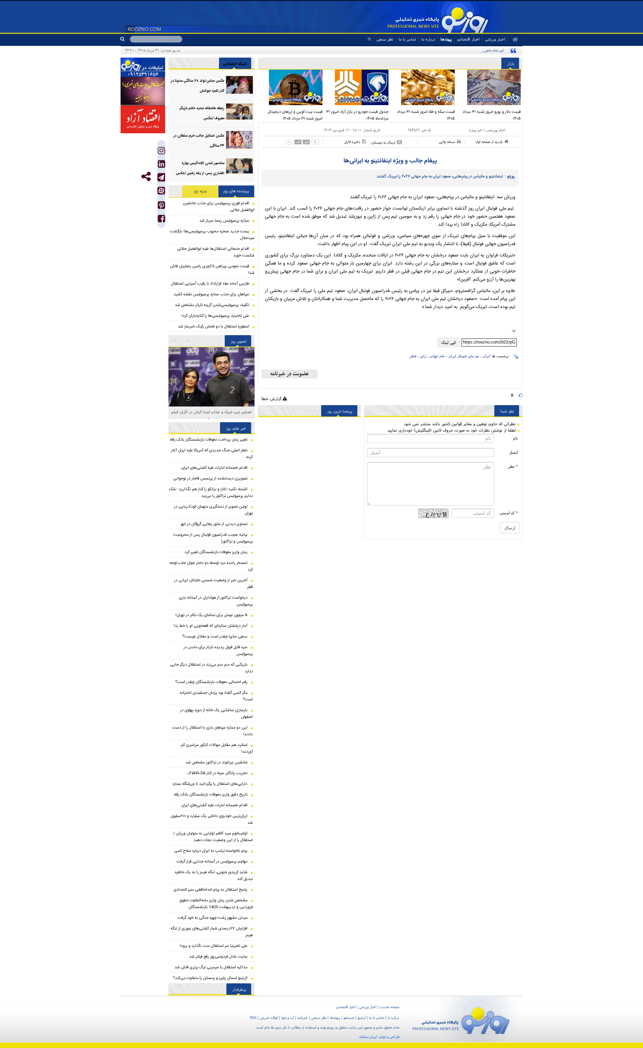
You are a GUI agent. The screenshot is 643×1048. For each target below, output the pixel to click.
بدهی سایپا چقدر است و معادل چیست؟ (214, 636)
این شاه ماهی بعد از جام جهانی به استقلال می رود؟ (466, 50)
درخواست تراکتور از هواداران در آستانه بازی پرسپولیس (216, 601)
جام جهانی (437, 356)
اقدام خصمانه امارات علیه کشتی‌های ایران (214, 467)
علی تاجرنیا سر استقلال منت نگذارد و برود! (213, 946)
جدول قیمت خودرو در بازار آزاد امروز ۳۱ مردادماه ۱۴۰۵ (357, 115)
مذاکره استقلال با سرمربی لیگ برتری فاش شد (210, 967)
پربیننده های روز (236, 191)
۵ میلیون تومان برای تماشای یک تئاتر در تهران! (211, 615)
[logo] (461, 1019)
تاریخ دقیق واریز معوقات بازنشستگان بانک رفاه (210, 794)
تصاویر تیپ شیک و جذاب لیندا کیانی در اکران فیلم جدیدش (211, 415)
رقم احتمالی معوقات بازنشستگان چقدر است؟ (211, 682)
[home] (513, 39)
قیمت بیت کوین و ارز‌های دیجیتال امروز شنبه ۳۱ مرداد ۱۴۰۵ (295, 115)
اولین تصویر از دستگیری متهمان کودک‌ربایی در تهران (213, 510)
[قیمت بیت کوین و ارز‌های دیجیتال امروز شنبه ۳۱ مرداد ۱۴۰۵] (291, 87)
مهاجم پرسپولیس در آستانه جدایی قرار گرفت (211, 861)
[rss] (369, 39)
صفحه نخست (389, 1006)
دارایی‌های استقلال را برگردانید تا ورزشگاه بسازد (209, 783)
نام (515, 438)
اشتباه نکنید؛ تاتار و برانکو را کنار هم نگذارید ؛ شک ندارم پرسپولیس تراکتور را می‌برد (211, 492)
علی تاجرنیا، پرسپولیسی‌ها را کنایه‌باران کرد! (215, 315)
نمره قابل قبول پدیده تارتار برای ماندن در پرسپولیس (218, 650)
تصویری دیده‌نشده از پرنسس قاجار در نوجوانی (210, 478)
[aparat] (161, 191)
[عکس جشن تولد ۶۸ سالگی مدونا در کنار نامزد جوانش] (239, 85)
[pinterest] (161, 207)
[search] (125, 39)
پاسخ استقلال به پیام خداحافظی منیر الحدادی (210, 889)
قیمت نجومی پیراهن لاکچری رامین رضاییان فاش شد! (212, 269)
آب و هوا (287, 1017)
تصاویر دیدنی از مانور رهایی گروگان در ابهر (214, 524)
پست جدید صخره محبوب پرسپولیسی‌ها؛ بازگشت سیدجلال (212, 234)
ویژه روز (200, 191)
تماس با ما (407, 39)
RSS (253, 1017)
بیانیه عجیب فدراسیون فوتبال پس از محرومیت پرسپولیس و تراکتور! (213, 538)
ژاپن (423, 356)
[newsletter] (289, 374)
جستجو (349, 1017)
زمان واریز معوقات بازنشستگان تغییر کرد (216, 552)
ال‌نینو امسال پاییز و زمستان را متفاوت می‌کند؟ (210, 978)
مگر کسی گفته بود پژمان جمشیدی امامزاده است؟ (216, 696)
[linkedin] (161, 165)
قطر (413, 356)
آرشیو (362, 1017)
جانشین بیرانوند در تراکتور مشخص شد (216, 762)
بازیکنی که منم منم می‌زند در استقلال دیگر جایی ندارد (211, 668)
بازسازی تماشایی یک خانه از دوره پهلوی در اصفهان (216, 713)
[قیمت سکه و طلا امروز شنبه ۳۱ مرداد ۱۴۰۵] (423, 87)
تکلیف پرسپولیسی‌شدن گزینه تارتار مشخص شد (212, 305)
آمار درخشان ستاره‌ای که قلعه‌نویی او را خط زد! (210, 625)
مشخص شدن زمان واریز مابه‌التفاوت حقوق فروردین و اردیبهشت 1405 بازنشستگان (216, 903)
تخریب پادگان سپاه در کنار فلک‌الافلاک (217, 773)
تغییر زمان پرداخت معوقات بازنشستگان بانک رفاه (208, 439)
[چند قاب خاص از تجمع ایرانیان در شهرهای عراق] (211, 405)
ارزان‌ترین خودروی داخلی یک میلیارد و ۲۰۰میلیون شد (211, 819)
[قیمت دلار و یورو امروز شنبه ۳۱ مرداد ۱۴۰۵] (489, 87)
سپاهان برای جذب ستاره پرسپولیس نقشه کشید (211, 294)
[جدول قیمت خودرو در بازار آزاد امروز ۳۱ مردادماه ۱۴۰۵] (357, 87)
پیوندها (446, 39)
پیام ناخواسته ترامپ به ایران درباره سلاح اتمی (210, 850)
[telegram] (161, 177)
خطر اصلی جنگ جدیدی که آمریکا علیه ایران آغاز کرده (212, 453)
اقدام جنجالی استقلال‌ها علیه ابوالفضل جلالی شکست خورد (216, 252)
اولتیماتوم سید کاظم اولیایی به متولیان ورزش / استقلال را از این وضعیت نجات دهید (213, 836)
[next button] (174, 341)
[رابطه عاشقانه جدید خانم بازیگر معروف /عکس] (239, 112)
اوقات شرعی (269, 1017)
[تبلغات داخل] (143, 67)
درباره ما (428, 39)
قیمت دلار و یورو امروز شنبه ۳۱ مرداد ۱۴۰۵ (491, 115)
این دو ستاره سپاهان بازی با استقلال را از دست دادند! (212, 731)
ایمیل (513, 452)
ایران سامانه (368, 1036)
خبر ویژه (475, 130)
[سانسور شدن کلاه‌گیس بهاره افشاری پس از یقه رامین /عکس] (239, 167)
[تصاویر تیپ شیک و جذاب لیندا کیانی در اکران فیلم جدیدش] (211, 365)
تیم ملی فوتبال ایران (463, 356)
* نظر (513, 466)
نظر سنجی (384, 39)
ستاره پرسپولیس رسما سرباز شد (224, 220)
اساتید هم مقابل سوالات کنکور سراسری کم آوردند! (217, 748)
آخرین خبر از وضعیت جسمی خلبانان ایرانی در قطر (213, 583)
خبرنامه (302, 1017)
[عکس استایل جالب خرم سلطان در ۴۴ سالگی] (239, 140)
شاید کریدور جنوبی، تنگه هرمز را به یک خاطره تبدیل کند (214, 875)
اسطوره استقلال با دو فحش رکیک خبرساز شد (213, 326)
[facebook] (161, 220)
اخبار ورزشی (495, 130)
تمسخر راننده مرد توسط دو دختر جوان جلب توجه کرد (211, 566)
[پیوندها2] (143, 91)
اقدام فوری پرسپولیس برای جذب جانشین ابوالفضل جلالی (219, 206)
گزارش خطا (272, 398)
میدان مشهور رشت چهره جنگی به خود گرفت (212, 917)
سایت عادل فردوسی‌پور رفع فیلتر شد (218, 956)
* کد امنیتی (508, 513)
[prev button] (188, 341)
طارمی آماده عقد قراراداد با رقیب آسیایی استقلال (210, 283)
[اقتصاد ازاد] (143, 119)
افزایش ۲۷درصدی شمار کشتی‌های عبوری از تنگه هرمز (211, 932)
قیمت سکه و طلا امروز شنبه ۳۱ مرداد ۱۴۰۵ (426, 115)
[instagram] (161, 152)
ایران (486, 356)
